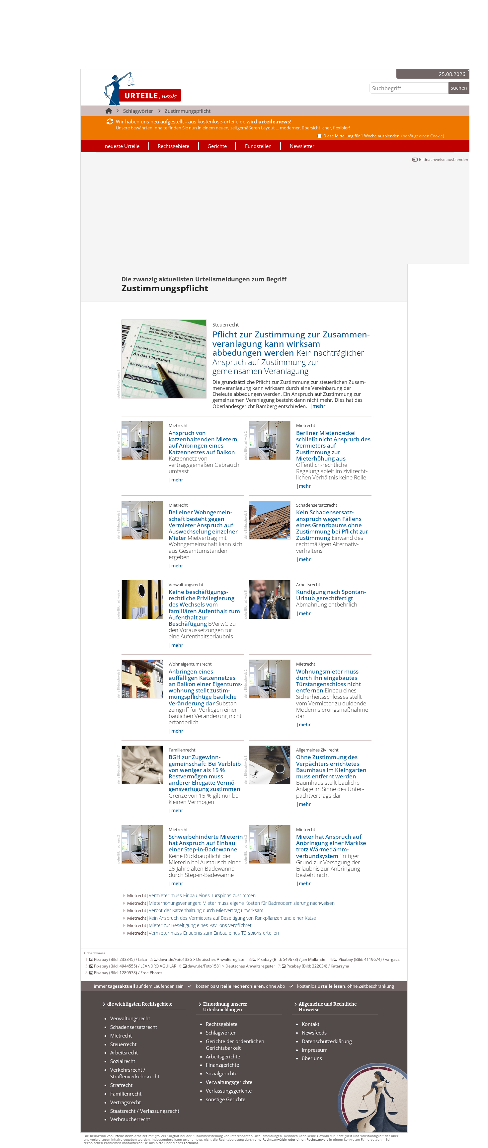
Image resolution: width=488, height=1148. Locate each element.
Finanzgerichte (222, 1064)
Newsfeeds (314, 1032)
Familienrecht (125, 1093)
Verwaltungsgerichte (229, 1082)
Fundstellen (258, 146)
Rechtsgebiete (173, 146)
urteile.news (123, 1136)
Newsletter (302, 146)
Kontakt (310, 1024)
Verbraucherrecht (130, 1119)
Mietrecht (121, 1035)
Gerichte (217, 146)
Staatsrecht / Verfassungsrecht (144, 1111)
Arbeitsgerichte (223, 1056)
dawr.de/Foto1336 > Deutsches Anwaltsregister (202, 959)
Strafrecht (121, 1085)
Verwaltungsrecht (130, 1018)
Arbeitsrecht (124, 1052)
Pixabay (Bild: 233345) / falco (120, 959)
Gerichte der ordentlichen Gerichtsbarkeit (235, 1044)
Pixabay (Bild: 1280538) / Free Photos (128, 972)
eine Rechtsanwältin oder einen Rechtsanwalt (291, 1139)
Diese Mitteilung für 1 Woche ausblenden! (383, 136)
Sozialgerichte (221, 1073)
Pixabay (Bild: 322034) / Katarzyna (317, 966)
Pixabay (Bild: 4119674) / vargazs (369, 959)
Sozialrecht (122, 1061)
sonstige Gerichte (225, 1099)
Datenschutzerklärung (327, 1041)
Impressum (315, 1049)
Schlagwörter (138, 111)
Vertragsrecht (125, 1102)
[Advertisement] (275, 214)
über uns (312, 1058)
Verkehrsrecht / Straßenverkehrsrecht (134, 1073)
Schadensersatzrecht (133, 1027)
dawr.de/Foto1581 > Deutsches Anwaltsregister (231, 966)
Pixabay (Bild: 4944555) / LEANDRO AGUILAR (135, 966)
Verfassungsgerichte (229, 1090)
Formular (191, 1143)
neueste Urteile (122, 146)
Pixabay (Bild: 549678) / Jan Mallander (292, 959)
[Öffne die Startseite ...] (165, 88)
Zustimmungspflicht (187, 111)
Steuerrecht (123, 1044)
